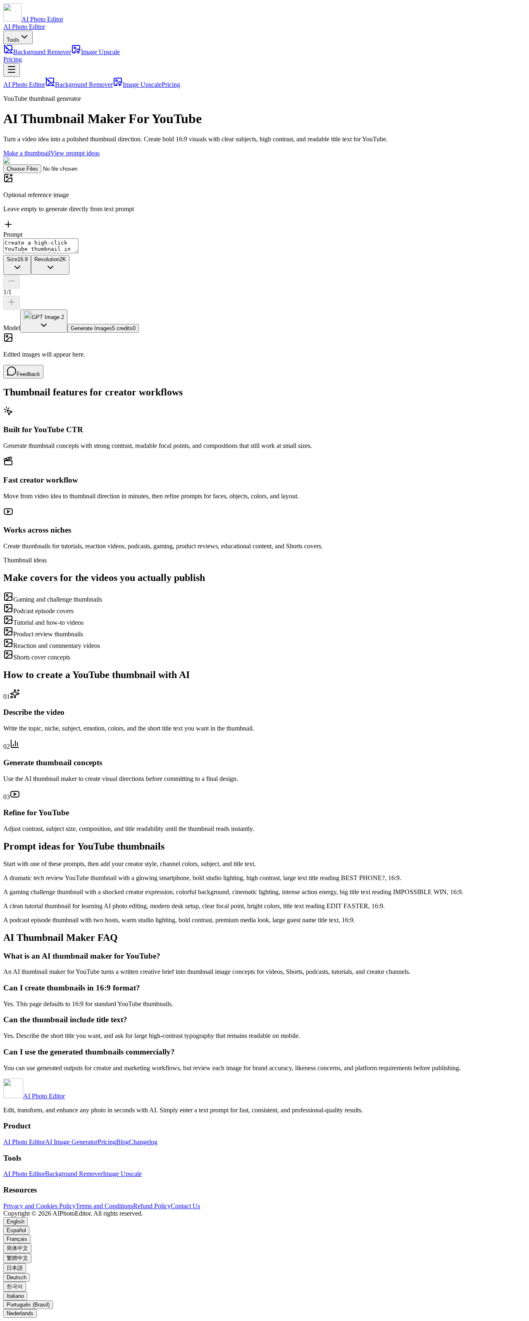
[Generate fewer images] (11, 281)
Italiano (15, 1296)
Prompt (12, 234)
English (15, 1222)
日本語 (15, 1268)
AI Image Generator (71, 1141)
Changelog (143, 1141)
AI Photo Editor (24, 26)
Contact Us (185, 1205)
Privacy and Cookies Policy (39, 1205)
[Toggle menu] (11, 70)
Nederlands (20, 1313)
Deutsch (16, 1277)
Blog (122, 1141)
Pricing (12, 59)
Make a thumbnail (26, 153)
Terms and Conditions (104, 1205)
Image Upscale (100, 51)
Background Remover (42, 51)
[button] (264, 202)
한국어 (15, 1286)
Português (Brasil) (28, 1305)
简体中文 (17, 1248)
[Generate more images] (11, 302)
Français (17, 1239)
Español (16, 1230)
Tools (13, 40)
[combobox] (17, 265)
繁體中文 (17, 1258)
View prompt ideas (75, 153)
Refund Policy (152, 1205)
